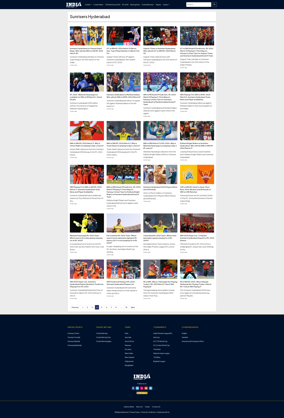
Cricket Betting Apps (103, 341)
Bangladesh (129, 365)
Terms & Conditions (148, 412)
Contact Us (156, 407)
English (184, 333)
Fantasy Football (74, 337)
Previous (75, 307)
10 (126, 307)
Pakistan (128, 345)
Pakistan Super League (161, 353)
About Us (139, 407)
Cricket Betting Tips (103, 337)
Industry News (129, 407)
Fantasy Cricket (73, 333)
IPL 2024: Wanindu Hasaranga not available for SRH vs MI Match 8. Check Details (86, 97)
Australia (128, 337)
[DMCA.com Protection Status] (142, 393)
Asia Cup (156, 337)
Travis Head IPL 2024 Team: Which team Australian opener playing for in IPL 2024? (159, 237)
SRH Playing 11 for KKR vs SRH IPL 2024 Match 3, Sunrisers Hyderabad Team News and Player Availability (86, 189)
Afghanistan (129, 361)
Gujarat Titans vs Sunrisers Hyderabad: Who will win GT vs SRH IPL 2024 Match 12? (159, 50)
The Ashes (157, 349)
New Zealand (129, 357)
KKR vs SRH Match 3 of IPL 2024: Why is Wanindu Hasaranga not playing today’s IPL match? (160, 145)
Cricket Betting (101, 333)
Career (147, 407)
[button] (133, 388)
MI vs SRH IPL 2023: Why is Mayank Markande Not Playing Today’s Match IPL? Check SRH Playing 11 (195, 284)
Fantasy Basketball (75, 345)
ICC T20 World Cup (160, 341)
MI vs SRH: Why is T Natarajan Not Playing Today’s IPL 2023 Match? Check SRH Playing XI (160, 284)
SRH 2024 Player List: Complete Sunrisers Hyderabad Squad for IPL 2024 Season (197, 237)
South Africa (129, 341)
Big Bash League (159, 361)
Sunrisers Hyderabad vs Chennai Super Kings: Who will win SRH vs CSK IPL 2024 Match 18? (86, 50)
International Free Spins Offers (193, 341)
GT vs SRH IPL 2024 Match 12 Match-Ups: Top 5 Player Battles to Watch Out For (123, 50)
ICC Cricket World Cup (161, 345)
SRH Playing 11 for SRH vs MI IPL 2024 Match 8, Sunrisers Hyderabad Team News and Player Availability (195, 97)
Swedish (185, 337)
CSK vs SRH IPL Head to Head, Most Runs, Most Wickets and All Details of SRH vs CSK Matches (195, 189)
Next (133, 307)
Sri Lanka (128, 349)
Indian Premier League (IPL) (162, 333)
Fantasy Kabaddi (74, 341)
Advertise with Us (163, 412)
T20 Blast (156, 357)
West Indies (129, 353)
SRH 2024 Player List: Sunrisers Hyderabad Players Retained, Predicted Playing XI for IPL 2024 (86, 284)
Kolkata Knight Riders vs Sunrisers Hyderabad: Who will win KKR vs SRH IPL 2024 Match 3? (196, 145)
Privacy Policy (135, 412)
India (126, 333)
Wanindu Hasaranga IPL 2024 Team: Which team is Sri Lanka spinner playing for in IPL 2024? (86, 237)
